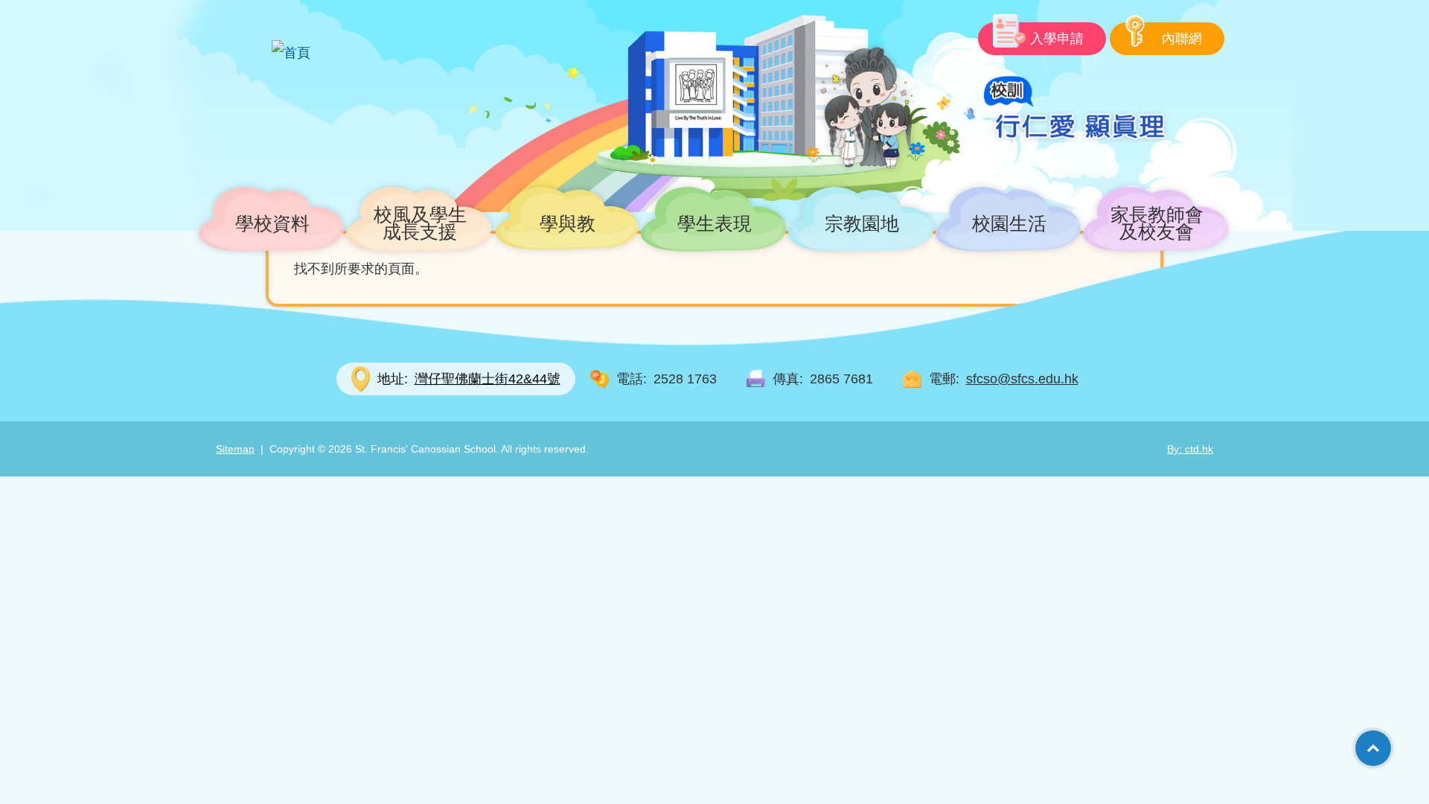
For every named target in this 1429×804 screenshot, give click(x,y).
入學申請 (1057, 38)
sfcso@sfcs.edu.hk (1022, 378)
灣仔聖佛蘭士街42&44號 (468, 378)
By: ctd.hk (1190, 449)
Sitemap (235, 449)
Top (1391, 743)
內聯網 (1182, 38)
